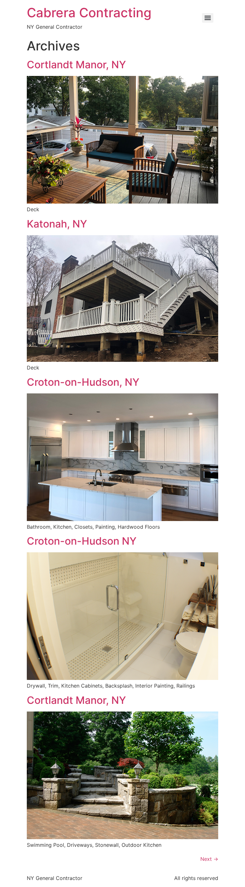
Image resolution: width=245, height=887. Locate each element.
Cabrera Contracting (89, 12)
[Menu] (207, 18)
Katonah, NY (57, 224)
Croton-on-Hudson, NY (83, 382)
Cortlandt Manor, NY (76, 64)
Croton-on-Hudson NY (82, 541)
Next (209, 859)
